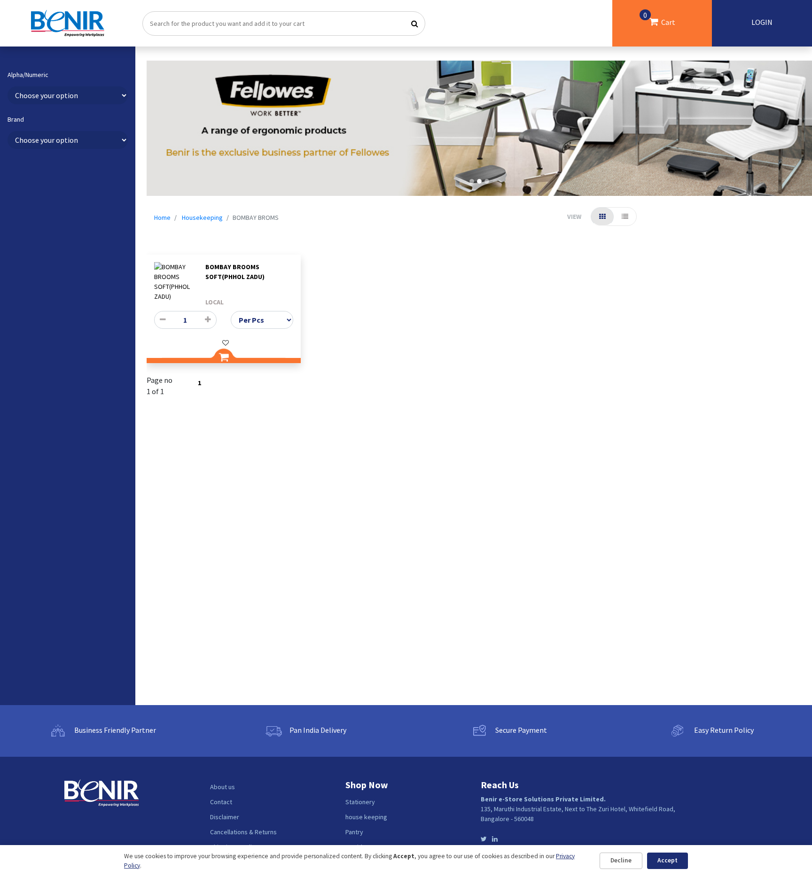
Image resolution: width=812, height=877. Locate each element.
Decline (621, 860)
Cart (659, 18)
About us (222, 787)
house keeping (366, 817)
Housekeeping (202, 217)
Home (162, 217)
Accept (667, 860)
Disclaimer (224, 817)
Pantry (354, 832)
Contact (221, 802)
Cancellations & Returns (243, 832)
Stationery (360, 802)
